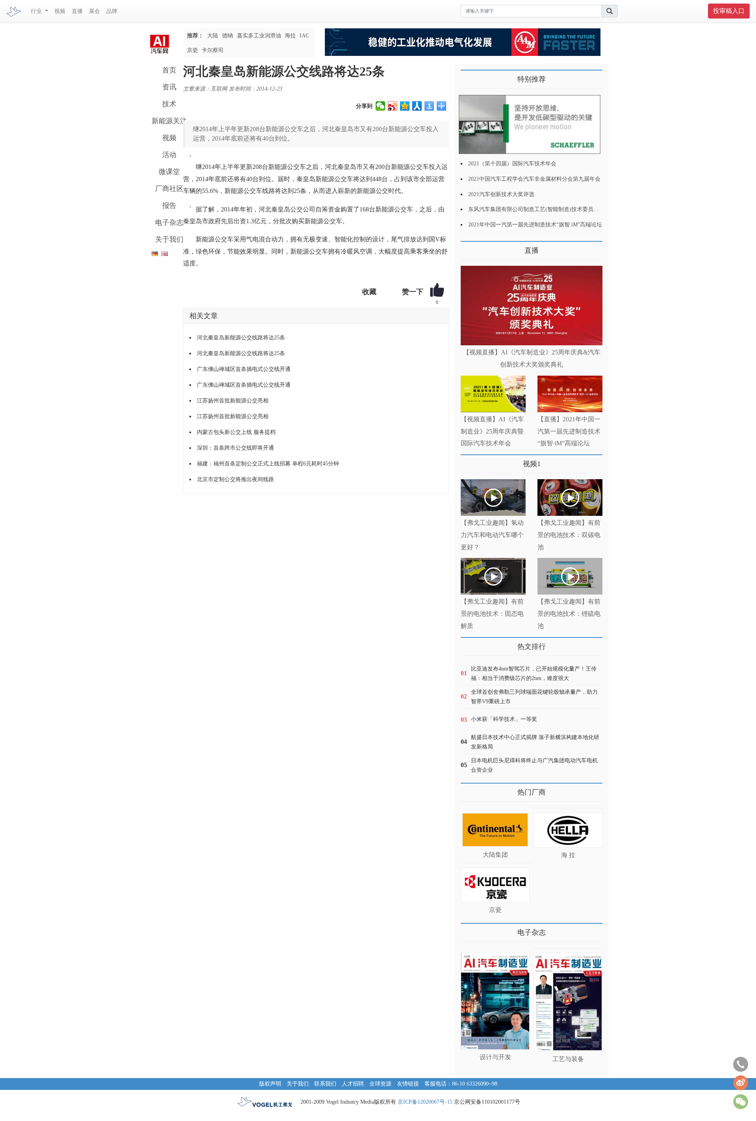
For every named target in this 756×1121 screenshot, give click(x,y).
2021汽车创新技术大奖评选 (501, 194)
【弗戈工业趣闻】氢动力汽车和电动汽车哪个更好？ (492, 534)
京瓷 (192, 50)
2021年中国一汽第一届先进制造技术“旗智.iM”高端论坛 (535, 225)
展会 (94, 11)
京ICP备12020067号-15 (425, 1102)
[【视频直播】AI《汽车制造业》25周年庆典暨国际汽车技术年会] (493, 394)
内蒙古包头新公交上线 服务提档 (236, 432)
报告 (169, 205)
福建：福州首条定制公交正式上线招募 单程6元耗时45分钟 (268, 464)
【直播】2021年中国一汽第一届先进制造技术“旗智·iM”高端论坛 (568, 431)
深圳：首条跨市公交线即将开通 (235, 448)
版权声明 (270, 1084)
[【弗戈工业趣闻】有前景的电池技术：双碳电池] (569, 497)
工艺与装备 (568, 1059)
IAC (304, 36)
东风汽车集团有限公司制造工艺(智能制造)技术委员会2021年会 (544, 209)
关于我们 (169, 239)
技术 (169, 104)
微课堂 (169, 172)
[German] (153, 252)
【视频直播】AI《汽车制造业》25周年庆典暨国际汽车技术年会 (492, 431)
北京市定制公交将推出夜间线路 (235, 479)
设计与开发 (495, 1057)
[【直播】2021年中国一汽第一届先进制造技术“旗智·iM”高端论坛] (569, 394)
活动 (169, 155)
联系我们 (325, 1084)
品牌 (111, 11)
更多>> (468, 247)
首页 (169, 70)
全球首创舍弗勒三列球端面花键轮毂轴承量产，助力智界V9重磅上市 (534, 696)
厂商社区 (169, 189)
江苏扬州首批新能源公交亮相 (233, 401)
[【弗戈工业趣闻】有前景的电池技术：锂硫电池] (569, 576)
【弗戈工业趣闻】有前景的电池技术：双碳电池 (568, 534)
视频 (59, 11)
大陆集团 (495, 854)
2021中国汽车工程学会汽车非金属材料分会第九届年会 (534, 179)
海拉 (290, 36)
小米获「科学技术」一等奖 (504, 719)
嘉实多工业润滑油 (259, 36)
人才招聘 (353, 1084)
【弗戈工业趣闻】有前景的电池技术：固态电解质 (492, 613)
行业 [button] (37, 11)
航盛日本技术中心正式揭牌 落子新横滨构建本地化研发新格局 (535, 742)
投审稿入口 (729, 10)
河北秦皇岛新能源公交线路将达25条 (241, 338)
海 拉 (568, 855)
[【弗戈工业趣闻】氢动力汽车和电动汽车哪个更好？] (493, 497)
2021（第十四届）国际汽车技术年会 (512, 164)
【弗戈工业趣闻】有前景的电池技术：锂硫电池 (568, 613)
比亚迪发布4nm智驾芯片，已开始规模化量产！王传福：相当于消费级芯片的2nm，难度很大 (534, 673)
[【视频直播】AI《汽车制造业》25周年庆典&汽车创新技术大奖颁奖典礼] (531, 306)
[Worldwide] (163, 252)
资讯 (169, 87)
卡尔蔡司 (213, 50)
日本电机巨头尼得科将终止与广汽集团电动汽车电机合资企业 (534, 765)
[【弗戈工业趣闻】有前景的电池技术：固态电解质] (493, 576)
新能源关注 (169, 121)
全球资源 (380, 1084)
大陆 (212, 36)
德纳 (227, 36)
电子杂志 (169, 222)
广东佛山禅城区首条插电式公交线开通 (244, 369)
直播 (77, 11)
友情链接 (408, 1084)
